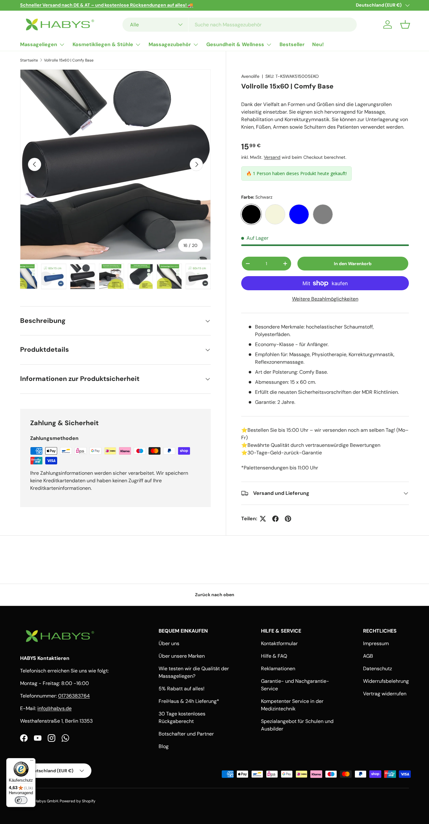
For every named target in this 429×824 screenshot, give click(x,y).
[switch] (21, 800)
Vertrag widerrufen (384, 693)
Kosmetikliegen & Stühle (103, 44)
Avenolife (250, 76)
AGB (368, 656)
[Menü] (31, 762)
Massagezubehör (170, 44)
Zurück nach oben (214, 594)
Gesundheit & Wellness (235, 44)
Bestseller (292, 44)
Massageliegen (38, 44)
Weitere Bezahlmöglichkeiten (325, 299)
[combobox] (239, 25)
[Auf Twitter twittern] (263, 518)
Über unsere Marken (182, 656)
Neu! (318, 44)
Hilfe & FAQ (274, 656)
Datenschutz (377, 668)
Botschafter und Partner (186, 733)
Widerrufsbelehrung (386, 681)
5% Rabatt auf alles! (181, 688)
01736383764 (74, 696)
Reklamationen (278, 668)
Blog (164, 746)
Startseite (29, 60)
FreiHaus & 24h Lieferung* (189, 701)
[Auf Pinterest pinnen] (288, 518)
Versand (272, 157)
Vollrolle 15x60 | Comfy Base (69, 60)
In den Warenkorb (353, 263)
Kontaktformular (279, 643)
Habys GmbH (46, 801)
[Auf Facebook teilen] (275, 518)
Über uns (169, 643)
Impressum (376, 643)
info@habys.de (54, 708)
